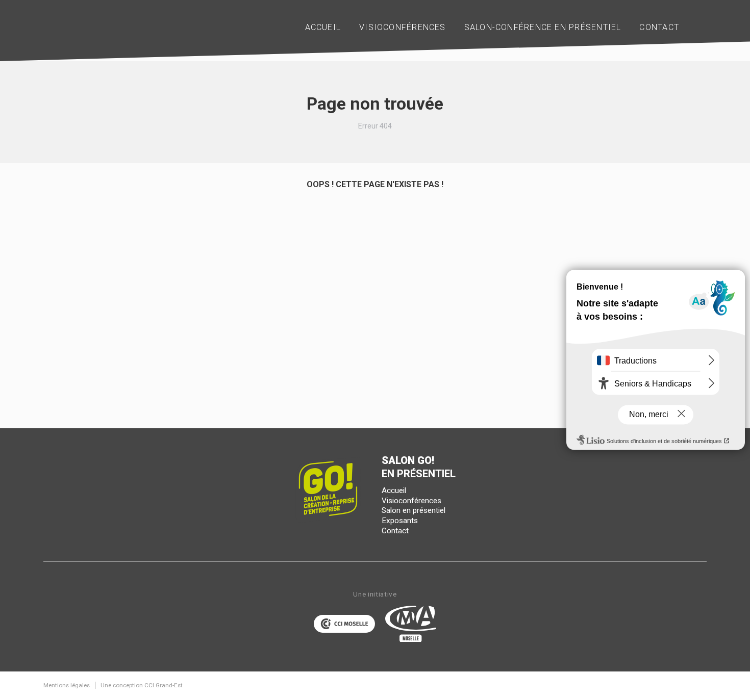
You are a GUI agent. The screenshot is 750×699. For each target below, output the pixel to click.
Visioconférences (411, 500)
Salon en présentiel (413, 510)
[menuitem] (323, 27)
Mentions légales (66, 685)
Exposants (400, 520)
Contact (395, 530)
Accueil (394, 490)
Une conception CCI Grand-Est (142, 685)
